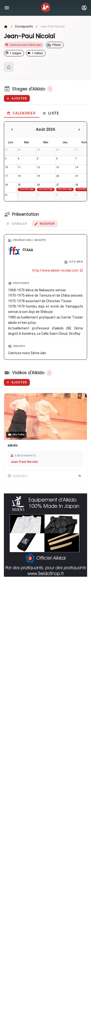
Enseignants (24, 26)
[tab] (22, 113)
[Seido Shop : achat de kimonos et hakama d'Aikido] (45, 535)
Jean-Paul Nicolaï (24, 462)
